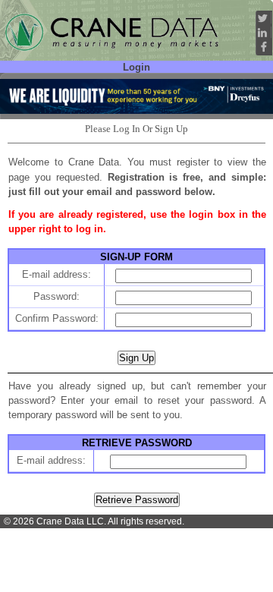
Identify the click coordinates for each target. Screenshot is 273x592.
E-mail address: (56, 274)
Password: (56, 296)
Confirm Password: (57, 318)
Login (136, 67)
